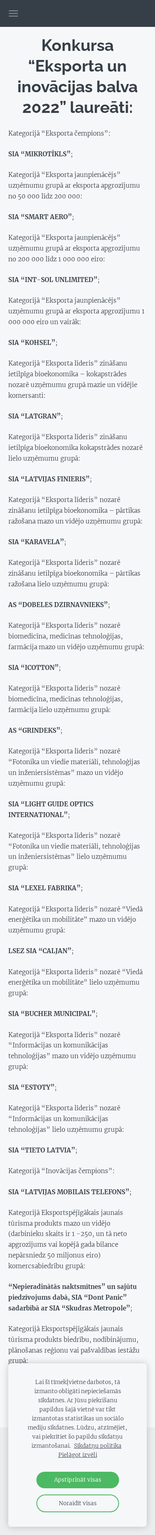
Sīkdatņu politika (98, 1445)
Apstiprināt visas (77, 1479)
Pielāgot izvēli (77, 1454)
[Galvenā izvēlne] (13, 13)
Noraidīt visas (78, 1503)
